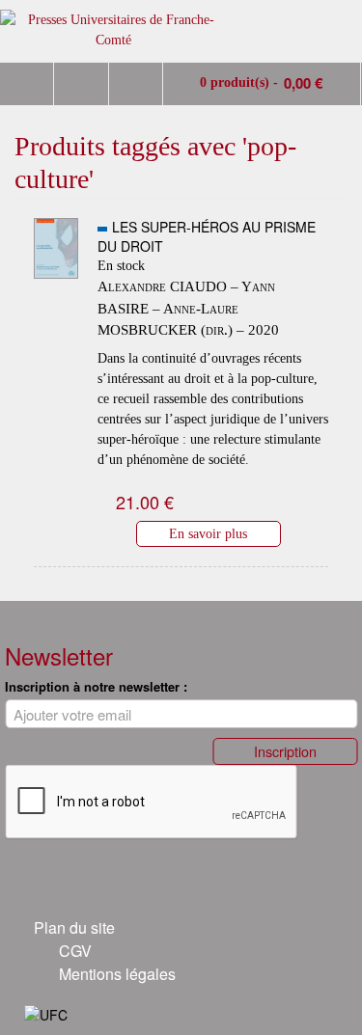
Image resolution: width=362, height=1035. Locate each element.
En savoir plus (208, 533)
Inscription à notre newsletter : (96, 686)
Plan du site (74, 927)
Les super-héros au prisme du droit (206, 236)
